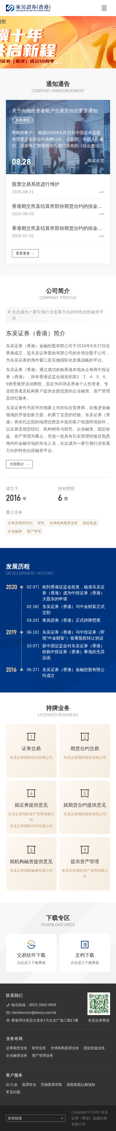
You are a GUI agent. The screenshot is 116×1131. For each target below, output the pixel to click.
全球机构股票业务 (63, 523)
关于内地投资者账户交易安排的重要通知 (55, 110)
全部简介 (17, 464)
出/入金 (12, 1085)
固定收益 (90, 523)
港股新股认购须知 (81, 1085)
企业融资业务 (16, 1055)
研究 (41, 523)
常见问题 (13, 1092)
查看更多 (23, 253)
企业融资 (15, 531)
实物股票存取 (51, 1085)
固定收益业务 (94, 1048)
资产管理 (34, 531)
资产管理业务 (42, 1055)
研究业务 (39, 1048)
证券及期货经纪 (20, 523)
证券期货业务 (16, 1048)
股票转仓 (29, 1085)
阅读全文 (95, 160)
